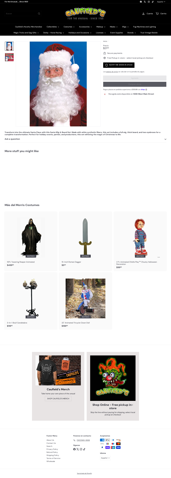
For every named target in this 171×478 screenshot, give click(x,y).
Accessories (84, 27)
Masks (113, 27)
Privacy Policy (52, 449)
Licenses (100, 32)
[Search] (39, 13)
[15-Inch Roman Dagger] (85, 240)
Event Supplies (116, 32)
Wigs (124, 27)
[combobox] (23, 13)
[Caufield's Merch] (58, 370)
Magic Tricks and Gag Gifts (25, 32)
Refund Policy (52, 452)
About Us (50, 440)
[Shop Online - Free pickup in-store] (113, 378)
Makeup (100, 27)
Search (49, 446)
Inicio (105, 41)
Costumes (68, 27)
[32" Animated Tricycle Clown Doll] (85, 301)
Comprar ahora (134, 84)
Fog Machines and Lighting (144, 27)
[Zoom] (58, 84)
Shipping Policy (53, 455)
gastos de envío (112, 72)
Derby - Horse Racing (52, 32)
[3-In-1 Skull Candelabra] (31, 301)
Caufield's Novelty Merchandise (28, 27)
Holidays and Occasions (79, 32)
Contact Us (51, 443)
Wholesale (51, 461)
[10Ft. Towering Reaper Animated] (31, 240)
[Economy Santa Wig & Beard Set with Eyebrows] (17, 176)
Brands (130, 32)
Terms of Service (53, 458)
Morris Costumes (27, 205)
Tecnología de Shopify (84, 473)
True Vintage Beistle (149, 32)
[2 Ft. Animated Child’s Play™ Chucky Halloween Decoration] (140, 241)
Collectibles (52, 27)
